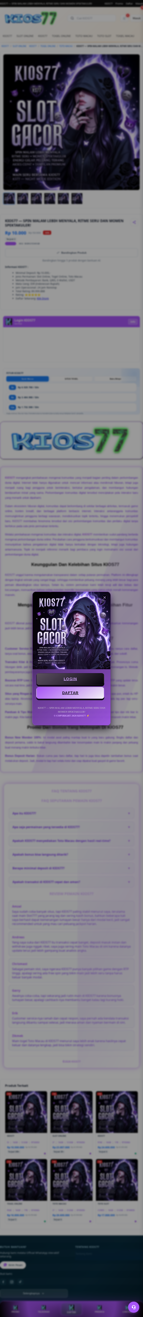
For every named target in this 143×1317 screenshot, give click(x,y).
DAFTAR (70, 693)
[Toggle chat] (133, 1307)
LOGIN (70, 679)
